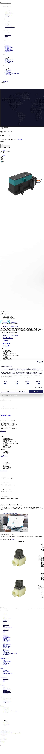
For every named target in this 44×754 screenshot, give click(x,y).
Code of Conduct (6, 724)
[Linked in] (4, 715)
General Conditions (6, 723)
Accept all (36, 391)
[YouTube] (4, 718)
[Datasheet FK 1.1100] (1, 481)
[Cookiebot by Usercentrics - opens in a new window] (38, 362)
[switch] (16, 383)
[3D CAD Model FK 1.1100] (1, 405)
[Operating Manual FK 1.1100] (1, 488)
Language (2, 141)
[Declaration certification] (1, 412)
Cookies (4, 725)
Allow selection (22, 391)
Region (1, 128)
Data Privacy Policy (6, 722)
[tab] (23, 338)
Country (1, 132)
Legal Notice (5, 721)
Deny (8, 391)
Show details (37, 387)
